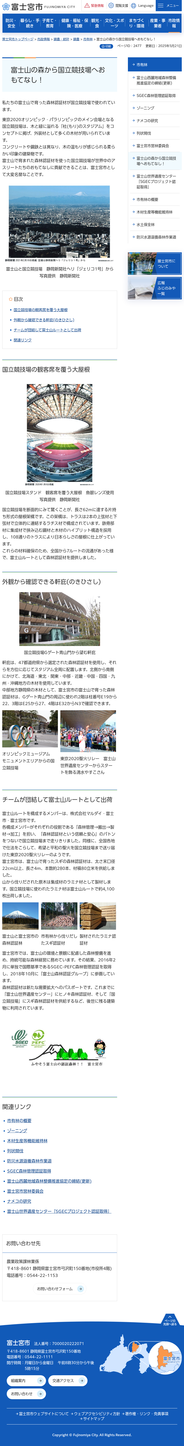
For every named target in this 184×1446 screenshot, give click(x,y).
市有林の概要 (19, 1121)
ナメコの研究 (19, 1201)
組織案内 (18, 1380)
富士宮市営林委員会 (25, 1191)
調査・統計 (61, 39)
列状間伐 (15, 1151)
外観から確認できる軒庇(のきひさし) (44, 320)
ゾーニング (17, 1131)
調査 (76, 39)
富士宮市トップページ (17, 39)
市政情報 (43, 39)
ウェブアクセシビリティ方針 (97, 1414)
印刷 (108, 46)
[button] (94, 5)
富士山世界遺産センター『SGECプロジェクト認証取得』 (59, 1211)
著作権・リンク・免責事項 (146, 1414)
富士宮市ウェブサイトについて (44, 1414)
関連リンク (23, 340)
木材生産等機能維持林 (27, 1141)
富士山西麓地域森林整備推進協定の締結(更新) (49, 1181)
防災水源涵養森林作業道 (29, 1161)
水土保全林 (146, 224)
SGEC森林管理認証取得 (29, 1171)
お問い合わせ (22, 1394)
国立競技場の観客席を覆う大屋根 (41, 310)
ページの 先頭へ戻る (170, 1322)
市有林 (88, 39)
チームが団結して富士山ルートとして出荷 (47, 330)
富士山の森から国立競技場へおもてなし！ (156, 161)
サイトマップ (93, 1418)
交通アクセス (63, 1380)
